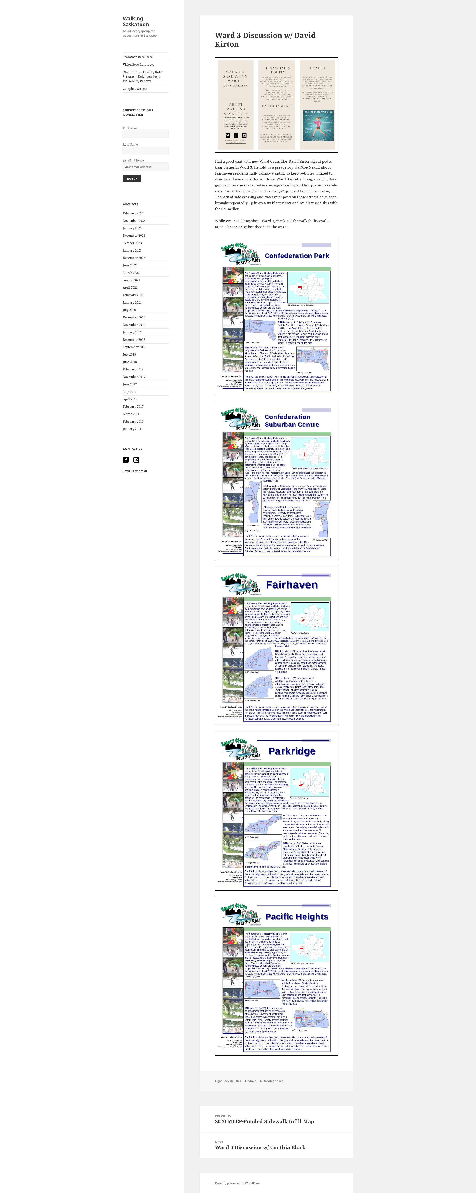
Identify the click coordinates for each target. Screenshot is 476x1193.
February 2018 (133, 369)
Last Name (130, 144)
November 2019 (134, 325)
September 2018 (134, 347)
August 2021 (131, 280)
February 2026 (133, 213)
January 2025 (132, 228)
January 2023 (132, 250)
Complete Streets (135, 89)
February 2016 (133, 421)
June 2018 (130, 362)
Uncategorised (273, 1081)
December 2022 (134, 258)
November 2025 (134, 221)
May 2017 (129, 392)
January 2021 (132, 302)
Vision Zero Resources (138, 64)
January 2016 (132, 429)
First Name (131, 128)
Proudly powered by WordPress (237, 1183)
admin (251, 1081)
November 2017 (134, 377)
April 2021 (130, 288)
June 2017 (130, 384)
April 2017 (130, 399)
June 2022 (130, 265)
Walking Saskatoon (136, 21)
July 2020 (129, 310)
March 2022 (131, 273)
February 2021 (133, 295)
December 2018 (134, 340)
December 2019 (134, 317)
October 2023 (132, 243)
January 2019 (132, 332)
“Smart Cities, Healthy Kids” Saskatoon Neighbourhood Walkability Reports (143, 76)
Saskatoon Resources (137, 57)
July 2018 (129, 354)
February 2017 (133, 406)
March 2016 (131, 414)
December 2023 (134, 235)
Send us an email (135, 471)
